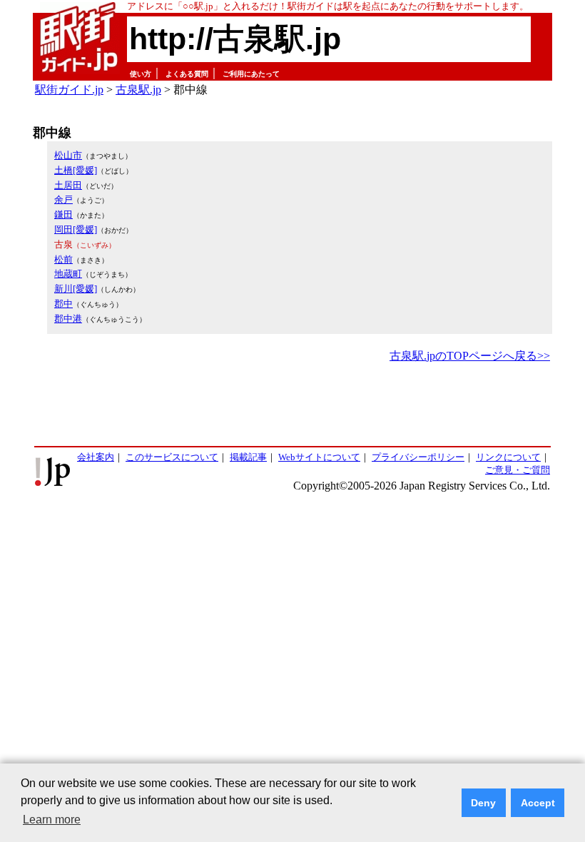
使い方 (140, 74)
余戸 (63, 199)
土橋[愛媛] (75, 170)
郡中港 (68, 318)
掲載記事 (248, 457)
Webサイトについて (319, 457)
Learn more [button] (52, 819)
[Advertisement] (292, 405)
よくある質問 (187, 74)
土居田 (68, 185)
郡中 (63, 303)
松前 (63, 259)
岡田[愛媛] (75, 229)
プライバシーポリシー (418, 457)
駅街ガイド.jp (69, 89)
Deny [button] (483, 802)
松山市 (68, 155)
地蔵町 (68, 273)
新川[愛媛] (75, 288)
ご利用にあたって (251, 74)
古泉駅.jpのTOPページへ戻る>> (470, 356)
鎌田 (63, 214)
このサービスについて (172, 457)
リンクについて (508, 457)
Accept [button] (538, 802)
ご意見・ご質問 (517, 470)
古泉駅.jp (138, 89)
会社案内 (95, 457)
